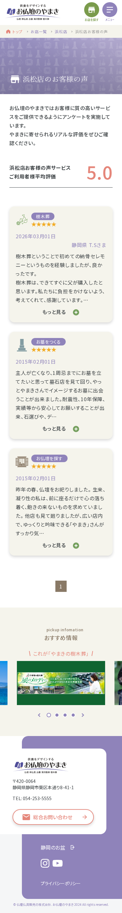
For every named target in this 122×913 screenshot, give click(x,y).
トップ (18, 31)
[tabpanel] (61, 677)
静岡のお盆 (53, 847)
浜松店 (61, 31)
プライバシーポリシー (61, 883)
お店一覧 (39, 31)
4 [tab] (73, 715)
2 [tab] (57, 715)
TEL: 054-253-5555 (32, 798)
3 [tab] (65, 715)
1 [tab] (49, 715)
